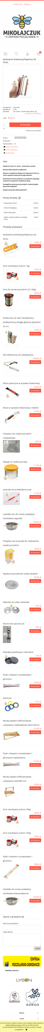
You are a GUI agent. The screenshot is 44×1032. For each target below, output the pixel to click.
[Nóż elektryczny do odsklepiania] (12, 365)
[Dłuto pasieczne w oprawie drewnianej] (12, 392)
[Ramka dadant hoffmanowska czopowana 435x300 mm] (12, 791)
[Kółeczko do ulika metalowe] (12, 609)
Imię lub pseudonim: (11, 923)
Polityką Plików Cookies (13, 1025)
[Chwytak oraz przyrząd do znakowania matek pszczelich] (12, 556)
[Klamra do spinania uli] (12, 634)
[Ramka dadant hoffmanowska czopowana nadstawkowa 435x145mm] (12, 735)
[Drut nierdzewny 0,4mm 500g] (12, 818)
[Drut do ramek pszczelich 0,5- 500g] (12, 300)
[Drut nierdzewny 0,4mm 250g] (12, 841)
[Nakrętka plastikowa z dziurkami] (12, 660)
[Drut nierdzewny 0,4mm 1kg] (12, 274)
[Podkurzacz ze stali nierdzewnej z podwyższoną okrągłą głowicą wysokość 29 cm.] (12, 337)
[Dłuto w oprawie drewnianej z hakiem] (12, 417)
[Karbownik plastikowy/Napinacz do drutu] (12, 249)
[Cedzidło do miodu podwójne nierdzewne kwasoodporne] (12, 901)
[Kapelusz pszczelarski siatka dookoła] (12, 584)
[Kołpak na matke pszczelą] (12, 472)
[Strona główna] (22, 27)
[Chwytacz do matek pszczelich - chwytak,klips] (12, 446)
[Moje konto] (27, 54)
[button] (5, 54)
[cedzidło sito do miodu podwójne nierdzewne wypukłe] (12, 526)
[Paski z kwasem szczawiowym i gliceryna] (12, 685)
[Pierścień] (12, 706)
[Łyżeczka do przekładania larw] (12, 498)
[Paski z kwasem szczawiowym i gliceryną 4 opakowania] (12, 764)
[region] (22, 961)
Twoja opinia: (8, 932)
